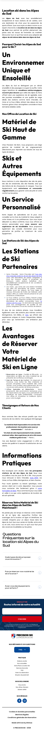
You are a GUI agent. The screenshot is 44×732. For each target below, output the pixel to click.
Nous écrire (22, 685)
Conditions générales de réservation (22, 717)
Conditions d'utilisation (25, 626)
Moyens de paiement (22, 675)
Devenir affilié (22, 689)
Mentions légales (22, 715)
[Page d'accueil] (22, 636)
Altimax (29, 723)
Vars (26, 315)
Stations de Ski (22, 661)
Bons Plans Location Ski (22, 666)
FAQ (22, 670)
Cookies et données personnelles (22, 712)
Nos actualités (22, 663)
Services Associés (22, 668)
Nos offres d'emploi (22, 687)
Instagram (25, 701)
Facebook (19, 701)
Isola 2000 (34, 478)
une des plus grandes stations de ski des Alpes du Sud (24, 275)
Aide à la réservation (22, 672)
